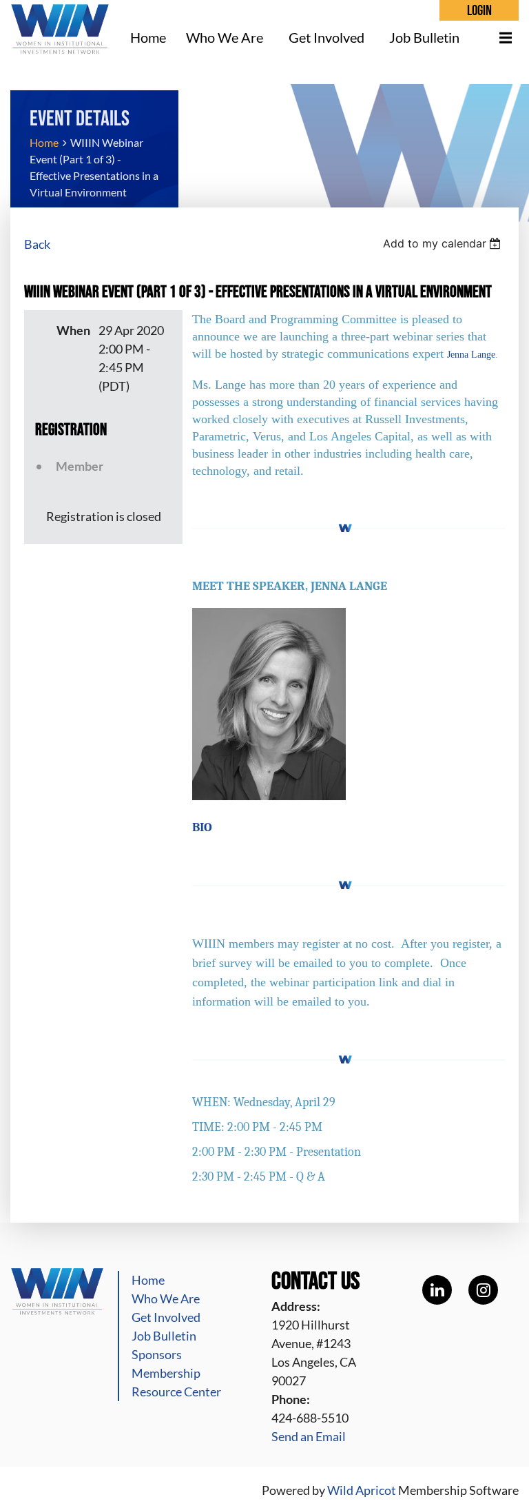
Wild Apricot (361, 1490)
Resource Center (176, 1391)
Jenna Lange (471, 354)
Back (37, 244)
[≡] (498, 37)
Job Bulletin (164, 1335)
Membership (166, 1372)
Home (44, 142)
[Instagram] (483, 1290)
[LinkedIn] (437, 1290)
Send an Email (308, 1436)
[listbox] (444, 243)
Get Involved (166, 1317)
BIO (202, 827)
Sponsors (157, 1354)
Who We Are (166, 1298)
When (73, 330)
